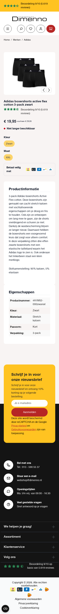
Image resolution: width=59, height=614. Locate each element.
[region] (29, 73)
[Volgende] (49, 90)
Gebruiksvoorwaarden (23, 430)
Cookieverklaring (29, 608)
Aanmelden (29, 412)
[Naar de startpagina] (29, 19)
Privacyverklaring (28, 604)
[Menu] (8, 29)
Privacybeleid (19, 426)
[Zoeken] (21, 29)
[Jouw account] (40, 29)
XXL (9, 158)
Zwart (10, 144)
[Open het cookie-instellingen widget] (5, 608)
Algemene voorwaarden (28, 599)
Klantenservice (14, 547)
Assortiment (12, 537)
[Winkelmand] (50, 29)
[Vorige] (43, 90)
